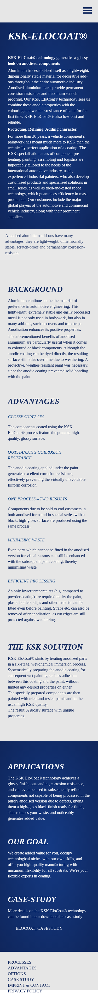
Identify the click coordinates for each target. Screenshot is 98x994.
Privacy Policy (25, 991)
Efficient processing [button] (31, 581)
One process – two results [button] (37, 499)
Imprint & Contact (29, 985)
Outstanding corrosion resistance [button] (34, 455)
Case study (21, 979)
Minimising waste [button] (26, 540)
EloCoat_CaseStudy (39, 928)
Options (17, 974)
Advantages (22, 968)
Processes (19, 962)
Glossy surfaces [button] (26, 417)
